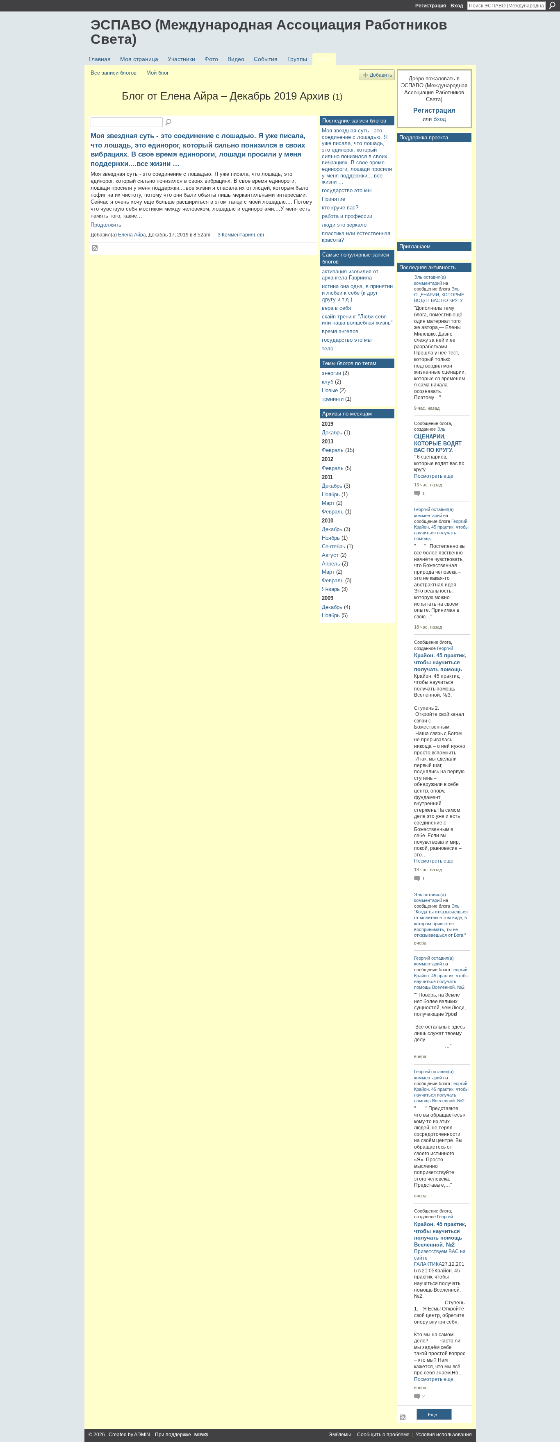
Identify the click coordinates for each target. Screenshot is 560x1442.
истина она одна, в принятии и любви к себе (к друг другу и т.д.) (357, 292)
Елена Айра (132, 235)
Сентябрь (333, 546)
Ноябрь (331, 494)
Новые (330, 390)
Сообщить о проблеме (383, 1434)
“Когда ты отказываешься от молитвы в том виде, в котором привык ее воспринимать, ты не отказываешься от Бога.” (441, 923)
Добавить (381, 74)
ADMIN (142, 1434)
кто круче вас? (340, 207)
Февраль (333, 450)
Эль (418, 277)
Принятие (333, 199)
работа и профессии (347, 216)
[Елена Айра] (104, 110)
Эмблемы (340, 1434)
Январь (331, 589)
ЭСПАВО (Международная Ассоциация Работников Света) (269, 32)
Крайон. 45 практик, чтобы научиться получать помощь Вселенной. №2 (441, 981)
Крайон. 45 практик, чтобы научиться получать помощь (441, 533)
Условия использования (444, 1434)
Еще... (434, 1414)
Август (330, 555)
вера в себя (336, 308)
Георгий (422, 509)
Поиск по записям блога (169, 122)
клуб (327, 382)
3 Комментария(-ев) (241, 235)
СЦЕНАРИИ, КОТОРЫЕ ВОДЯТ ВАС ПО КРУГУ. (438, 444)
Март (328, 503)
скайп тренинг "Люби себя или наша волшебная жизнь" (357, 319)
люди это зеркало (344, 225)
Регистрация (430, 6)
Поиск (552, 5)
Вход (457, 6)
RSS (95, 248)
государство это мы (346, 190)
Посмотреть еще (433, 476)
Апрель (331, 564)
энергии (331, 373)
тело (327, 348)
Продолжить (106, 225)
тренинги (333, 399)
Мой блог (157, 73)
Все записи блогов (114, 73)
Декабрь (332, 432)
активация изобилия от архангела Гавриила (350, 274)
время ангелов (340, 331)
